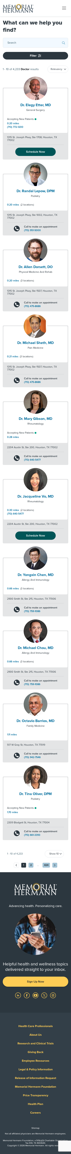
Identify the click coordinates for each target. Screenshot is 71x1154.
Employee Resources (35, 1061)
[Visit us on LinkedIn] (18, 995)
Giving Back (36, 1052)
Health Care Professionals (35, 1026)
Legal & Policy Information (36, 1069)
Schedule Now (35, 152)
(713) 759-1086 (32, 611)
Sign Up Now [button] (35, 981)
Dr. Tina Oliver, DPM (35, 794)
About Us (35, 1035)
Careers (35, 1113)
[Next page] (54, 865)
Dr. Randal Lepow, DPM (36, 191)
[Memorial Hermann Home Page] (18, 8)
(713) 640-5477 (32, 459)
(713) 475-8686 (32, 306)
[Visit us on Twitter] (44, 995)
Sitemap (35, 1128)
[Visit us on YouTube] (36, 995)
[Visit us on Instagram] (53, 995)
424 (46, 865)
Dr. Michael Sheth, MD (35, 343)
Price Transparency (35, 1095)
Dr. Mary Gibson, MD (35, 419)
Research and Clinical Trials (35, 1043)
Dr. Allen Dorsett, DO (36, 267)
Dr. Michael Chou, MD (35, 648)
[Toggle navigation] (64, 8)
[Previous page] (16, 865)
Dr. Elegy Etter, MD (35, 105)
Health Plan (35, 1104)
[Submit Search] (63, 42)
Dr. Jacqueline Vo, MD (35, 496)
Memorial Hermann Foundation (35, 1087)
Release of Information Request (35, 1078)
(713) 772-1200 (15, 127)
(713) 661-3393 (32, 835)
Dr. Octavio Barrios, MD (35, 721)
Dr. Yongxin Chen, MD (36, 575)
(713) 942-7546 (32, 757)
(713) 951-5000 (32, 230)
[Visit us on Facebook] (27, 995)
